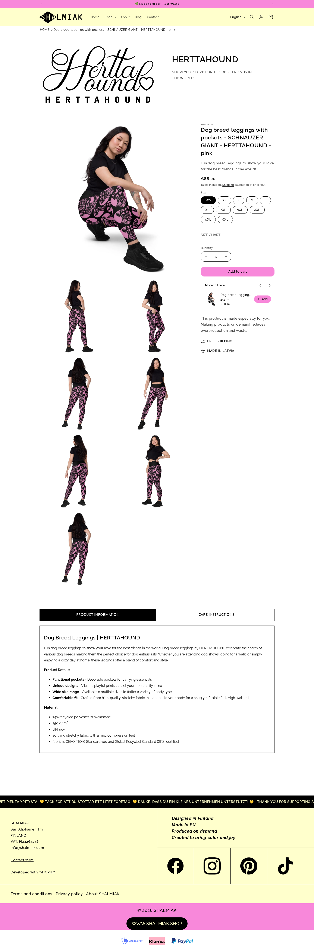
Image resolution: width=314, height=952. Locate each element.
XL (207, 210)
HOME (44, 29)
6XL (225, 219)
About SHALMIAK (102, 894)
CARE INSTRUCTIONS (216, 615)
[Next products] (269, 285)
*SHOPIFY (47, 872)
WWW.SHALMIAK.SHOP (157, 923)
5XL (208, 219)
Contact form (22, 860)
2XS (208, 200)
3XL (240, 210)
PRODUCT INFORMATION (97, 615)
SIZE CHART (210, 235)
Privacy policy (69, 894)
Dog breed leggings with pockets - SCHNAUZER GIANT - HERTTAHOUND (236, 295)
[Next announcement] (273, 4)
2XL (223, 210)
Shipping (228, 184)
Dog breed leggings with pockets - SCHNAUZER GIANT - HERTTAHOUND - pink (114, 29)
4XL (257, 210)
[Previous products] (260, 285)
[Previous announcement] (41, 4)
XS (224, 200)
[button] (110, 17)
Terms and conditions (31, 894)
